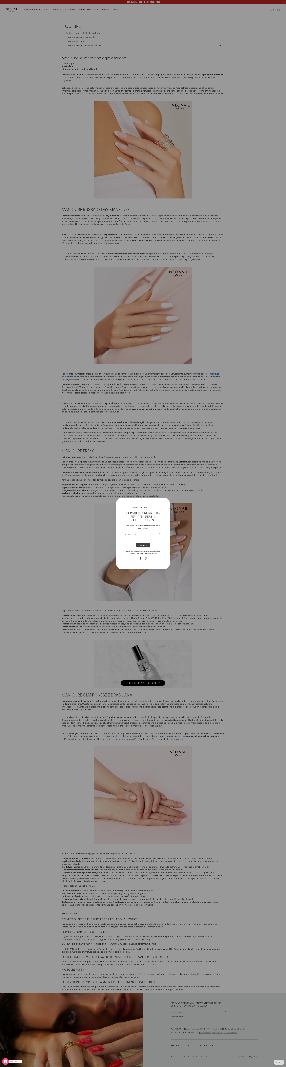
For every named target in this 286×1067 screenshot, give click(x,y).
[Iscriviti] (158, 534)
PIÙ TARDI (143, 545)
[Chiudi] (165, 502)
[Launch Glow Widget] (5, 1061)
